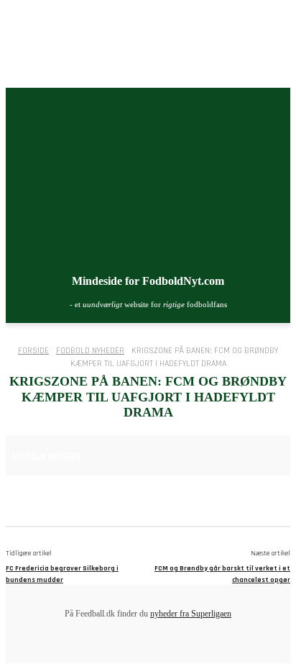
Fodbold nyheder (90, 350)
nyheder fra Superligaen (190, 614)
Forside (33, 350)
